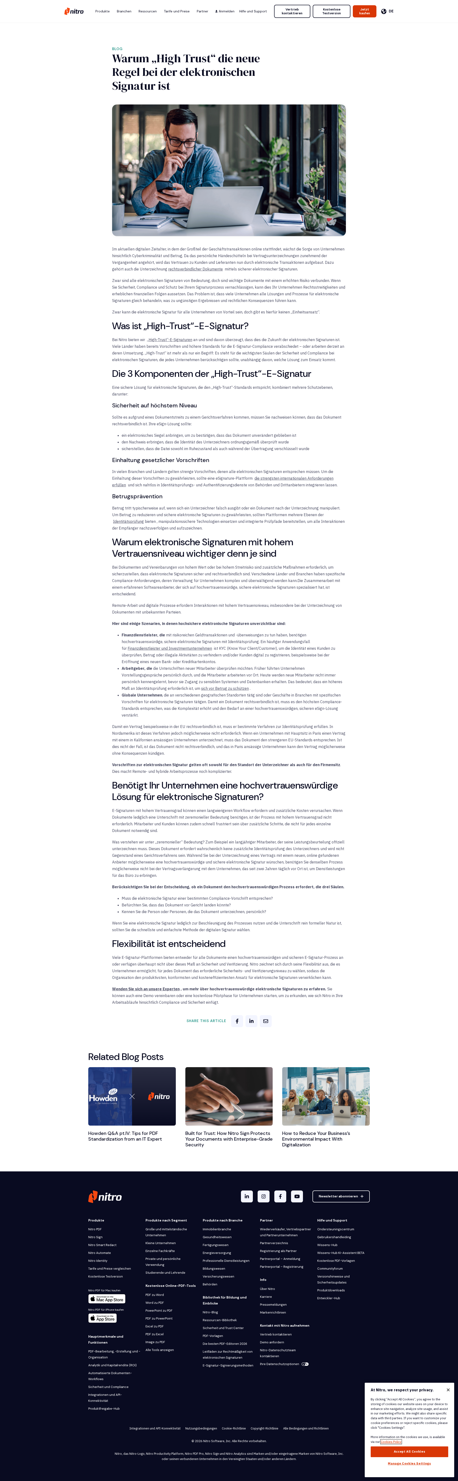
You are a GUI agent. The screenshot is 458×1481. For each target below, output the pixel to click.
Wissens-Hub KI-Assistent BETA (340, 1253)
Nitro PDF (95, 1229)
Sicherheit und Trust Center (223, 1328)
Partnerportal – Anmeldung (280, 1259)
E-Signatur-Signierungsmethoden (228, 1365)
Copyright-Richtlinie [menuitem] (264, 1428)
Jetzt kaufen (364, 11)
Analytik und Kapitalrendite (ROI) (112, 1365)
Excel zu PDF (155, 1326)
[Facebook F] (280, 1196)
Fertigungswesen (216, 1245)
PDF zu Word (155, 1295)
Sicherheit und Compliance (108, 1387)
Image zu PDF (155, 1342)
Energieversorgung (217, 1253)
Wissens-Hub (327, 1245)
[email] (266, 1021)
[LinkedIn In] (247, 1196)
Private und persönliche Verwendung (163, 1262)
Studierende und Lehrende (165, 1273)
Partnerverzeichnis (274, 1243)
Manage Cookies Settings (409, 1463)
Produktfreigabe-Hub (104, 1409)
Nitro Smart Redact (102, 1245)
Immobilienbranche (217, 1229)
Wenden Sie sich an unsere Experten (146, 989)
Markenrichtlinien (273, 1312)
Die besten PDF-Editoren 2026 (225, 1344)
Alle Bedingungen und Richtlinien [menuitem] (306, 1428)
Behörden (210, 1284)
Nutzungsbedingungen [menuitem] (201, 1428)
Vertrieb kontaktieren (292, 11)
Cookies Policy (391, 1442)
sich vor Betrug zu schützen (225, 688)
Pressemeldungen (273, 1305)
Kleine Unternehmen (161, 1243)
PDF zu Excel (155, 1334)
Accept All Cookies (409, 1452)
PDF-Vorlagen (213, 1336)
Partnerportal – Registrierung (281, 1267)
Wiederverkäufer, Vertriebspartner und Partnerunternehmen (285, 1232)
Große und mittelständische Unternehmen (166, 1232)
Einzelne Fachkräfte (160, 1251)
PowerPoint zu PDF (159, 1311)
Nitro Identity (97, 1261)
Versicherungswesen (218, 1276)
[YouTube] (297, 1196)
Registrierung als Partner (278, 1251)
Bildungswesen (214, 1269)
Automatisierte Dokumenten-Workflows (110, 1376)
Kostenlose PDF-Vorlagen (336, 1261)
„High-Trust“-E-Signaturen (169, 339)
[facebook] (237, 1021)
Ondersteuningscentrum (335, 1229)
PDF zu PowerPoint (159, 1318)
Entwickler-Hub (328, 1298)
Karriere (266, 1297)
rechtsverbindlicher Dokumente (195, 269)
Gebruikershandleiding (334, 1237)
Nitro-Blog (210, 1312)
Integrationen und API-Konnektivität (105, 1398)
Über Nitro (267, 1289)
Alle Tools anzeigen (160, 1350)
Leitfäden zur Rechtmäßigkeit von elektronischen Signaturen (228, 1355)
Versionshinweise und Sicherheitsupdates (333, 1279)
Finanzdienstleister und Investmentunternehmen (170, 648)
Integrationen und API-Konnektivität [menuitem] (155, 1428)
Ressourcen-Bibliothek (220, 1320)
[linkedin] (251, 1021)
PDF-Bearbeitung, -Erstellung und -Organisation (114, 1354)
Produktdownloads (331, 1290)
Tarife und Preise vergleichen (109, 1269)
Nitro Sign (95, 1237)
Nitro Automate (99, 1253)
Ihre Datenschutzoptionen (279, 1364)
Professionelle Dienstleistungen (226, 1261)
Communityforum (330, 1269)
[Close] (448, 1390)
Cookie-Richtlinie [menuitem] (234, 1428)
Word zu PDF (155, 1303)
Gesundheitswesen (217, 1237)
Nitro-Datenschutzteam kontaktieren (278, 1353)
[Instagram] (264, 1196)
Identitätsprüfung (128, 521)
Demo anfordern (272, 1342)
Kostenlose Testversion (331, 11)
